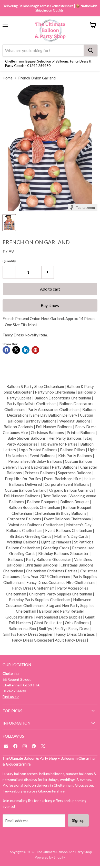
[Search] (90, 50)
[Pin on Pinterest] (35, 350)
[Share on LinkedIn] (25, 350)
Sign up (78, 820)
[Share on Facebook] (6, 350)
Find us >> (11, 696)
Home (8, 78)
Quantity (9, 261)
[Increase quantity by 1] (48, 272)
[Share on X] (16, 350)
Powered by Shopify (50, 857)
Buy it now (50, 305)
